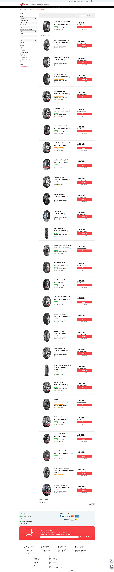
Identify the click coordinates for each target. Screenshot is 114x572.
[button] (111, 560)
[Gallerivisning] (89, 16)
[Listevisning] (88, 16)
